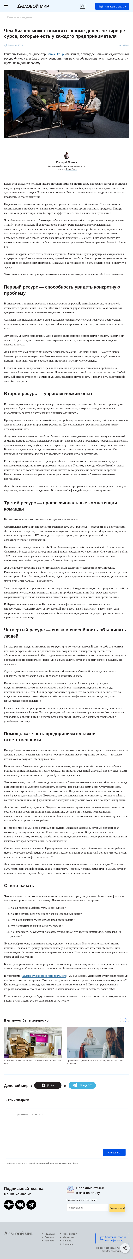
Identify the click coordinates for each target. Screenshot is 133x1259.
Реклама (49, 1237)
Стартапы (68, 1244)
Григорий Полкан (66, 162)
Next (127, 1020)
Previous (122, 1020)
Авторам (49, 1240)
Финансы (68, 1240)
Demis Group (55, 54)
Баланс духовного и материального (44, 975)
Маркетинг (68, 1237)
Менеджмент (70, 1233)
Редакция (50, 1233)
